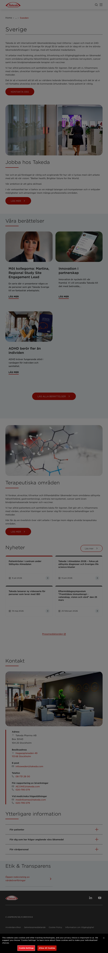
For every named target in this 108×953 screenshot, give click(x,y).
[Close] (104, 938)
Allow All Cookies (47, 948)
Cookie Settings (26, 948)
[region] (54, 943)
